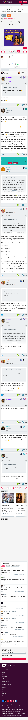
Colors (3, 691)
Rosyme (22, 591)
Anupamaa (5, 568)
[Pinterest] (13, 701)
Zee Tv (3, 689)
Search (25, 48)
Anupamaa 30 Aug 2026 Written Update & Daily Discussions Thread (12, 641)
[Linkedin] (16, 701)
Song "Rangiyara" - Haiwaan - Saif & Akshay (11, 627)
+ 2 (25, 426)
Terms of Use (5, 680)
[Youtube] (8, 701)
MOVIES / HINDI (19, 503)
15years (5, 57)
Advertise (4, 674)
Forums (9, 5)
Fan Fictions (5, 632)
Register (25, 1)
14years (13, 57)
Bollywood (5, 585)
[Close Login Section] (25, 161)
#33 (26, 173)
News (3, 5)
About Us (4, 672)
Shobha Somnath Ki (9, 18)
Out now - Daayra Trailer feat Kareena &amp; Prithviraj (12, 605)
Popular (8, 565)
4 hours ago (15, 582)
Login (20, 1)
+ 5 (25, 77)
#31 (26, 83)
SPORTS (3, 503)
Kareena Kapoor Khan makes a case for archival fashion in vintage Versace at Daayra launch (21, 508)
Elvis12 (23, 608)
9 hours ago (18, 608)
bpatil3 (23, 615)
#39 (26, 432)
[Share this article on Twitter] (15, 64)
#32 (26, 115)
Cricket (4, 577)
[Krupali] (9, 57)
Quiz (19, 5)
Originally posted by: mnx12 (9, 329)
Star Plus (4, 687)
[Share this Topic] (10, 64)
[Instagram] (11, 701)
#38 (26, 405)
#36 (26, 325)
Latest (3, 565)
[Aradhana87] (2, 57)
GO (18, 51)
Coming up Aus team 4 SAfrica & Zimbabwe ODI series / (12, 580)
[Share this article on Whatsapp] (18, 64)
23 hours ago (17, 622)
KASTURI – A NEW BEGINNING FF (8, 634)
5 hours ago (17, 591)
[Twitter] (5, 701)
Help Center (5, 678)
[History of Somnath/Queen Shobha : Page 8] (26, 51)
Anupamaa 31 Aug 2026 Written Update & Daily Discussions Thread (12, 571)
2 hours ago (15, 636)
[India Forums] (7, 2)
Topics (14, 5)
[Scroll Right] (26, 73)
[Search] (16, 1)
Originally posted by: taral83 (9, 464)
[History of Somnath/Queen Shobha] (2, 51)
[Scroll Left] (2, 73)
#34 (26, 215)
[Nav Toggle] (1, 1)
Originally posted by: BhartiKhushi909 (12, 291)
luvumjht (22, 622)
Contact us (4, 676)
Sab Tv (3, 695)
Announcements (15, 565)
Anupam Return (5, 620)
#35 (26, 287)
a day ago (16, 644)
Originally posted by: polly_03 (10, 177)
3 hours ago (16, 574)
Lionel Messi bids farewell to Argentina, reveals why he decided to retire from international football (7, 508)
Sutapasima (22, 574)
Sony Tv (4, 693)
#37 (26, 366)
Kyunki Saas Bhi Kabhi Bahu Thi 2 (9, 611)
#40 (26, 460)
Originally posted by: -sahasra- (10, 87)
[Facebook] (3, 701)
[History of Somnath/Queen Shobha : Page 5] (24, 51)
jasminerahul (21, 636)
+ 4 (25, 454)
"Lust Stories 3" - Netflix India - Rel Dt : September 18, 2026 (13, 597)
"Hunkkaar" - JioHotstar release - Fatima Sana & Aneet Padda (12, 588)
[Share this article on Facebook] (13, 64)
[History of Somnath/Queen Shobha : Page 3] (4, 51)
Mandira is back (5, 613)
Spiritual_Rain (21, 582)
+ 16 (26, 209)
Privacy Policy (5, 681)
